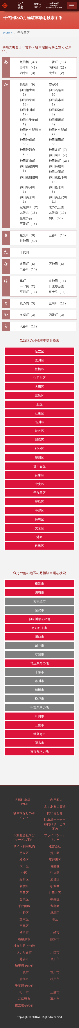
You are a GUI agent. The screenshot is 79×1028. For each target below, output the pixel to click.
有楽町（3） (28, 315)
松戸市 (54, 979)
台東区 (24, 899)
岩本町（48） (29, 67)
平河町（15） (29, 292)
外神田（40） (29, 241)
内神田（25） (58, 67)
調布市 (54, 999)
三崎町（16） (58, 303)
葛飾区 (54, 866)
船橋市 (24, 979)
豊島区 (54, 906)
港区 (55, 919)
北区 (24, 873)
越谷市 (24, 959)
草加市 (54, 959)
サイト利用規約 (24, 846)
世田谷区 (55, 892)
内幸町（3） (28, 73)
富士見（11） (58, 292)
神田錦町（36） (60, 160)
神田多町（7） (59, 149)
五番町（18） (29, 223)
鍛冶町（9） (28, 84)
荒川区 (54, 853)
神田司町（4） (59, 155)
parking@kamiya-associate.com (54, 5)
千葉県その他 (24, 985)
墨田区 (24, 892)
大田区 (24, 866)
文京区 (24, 919)
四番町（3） (57, 315)
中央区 (54, 899)
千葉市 (24, 972)
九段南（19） (58, 212)
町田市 (24, 992)
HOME (8, 32)
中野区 (24, 912)
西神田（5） (57, 264)
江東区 (54, 873)
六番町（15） (29, 326)
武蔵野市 (24, 999)
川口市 (54, 952)
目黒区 (24, 926)
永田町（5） (28, 264)
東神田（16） (58, 281)
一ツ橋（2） (28, 286)
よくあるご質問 (55, 806)
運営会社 (55, 846)
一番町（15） (58, 62)
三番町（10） (58, 235)
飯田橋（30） (29, 62)
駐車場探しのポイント (24, 815)
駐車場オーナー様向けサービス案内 (55, 824)
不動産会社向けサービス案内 (24, 837)
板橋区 (24, 859)
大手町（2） (57, 73)
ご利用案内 (55, 800)
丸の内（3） (28, 303)
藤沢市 (54, 939)
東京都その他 (24, 1005)
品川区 (24, 879)
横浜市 (24, 932)
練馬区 (54, 912)
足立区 (24, 853)
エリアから (20, 5)
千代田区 (24, 906)
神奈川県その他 (24, 946)
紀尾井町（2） (30, 207)
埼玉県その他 (24, 965)
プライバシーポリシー (55, 837)
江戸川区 (55, 859)
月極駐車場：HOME (24, 802)
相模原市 (24, 939)
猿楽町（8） (28, 235)
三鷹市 (54, 992)
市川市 (54, 972)
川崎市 (54, 932)
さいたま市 (24, 952)
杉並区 (54, 886)
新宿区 (24, 886)
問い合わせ (55, 813)
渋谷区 (54, 879)
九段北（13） (29, 212)
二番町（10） (29, 269)
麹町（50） (57, 218)
